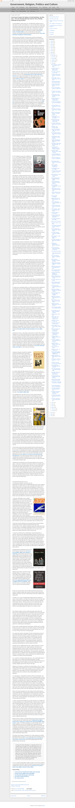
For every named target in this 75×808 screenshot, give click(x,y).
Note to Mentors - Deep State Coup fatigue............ (55, 237)
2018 (52, 53)
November (54, 56)
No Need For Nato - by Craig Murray (55, 350)
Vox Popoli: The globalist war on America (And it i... (56, 102)
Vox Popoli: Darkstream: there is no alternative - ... (56, 158)
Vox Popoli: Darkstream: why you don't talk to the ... (55, 399)
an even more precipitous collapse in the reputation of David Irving (21, 552)
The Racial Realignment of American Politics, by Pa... (56, 155)
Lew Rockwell (51, 30)
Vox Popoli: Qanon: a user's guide (55, 213)
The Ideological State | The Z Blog (55, 169)
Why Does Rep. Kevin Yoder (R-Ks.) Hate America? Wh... (55, 120)
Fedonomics (44, 7)
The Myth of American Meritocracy (22, 776)
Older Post (43, 795)
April (52, 405)
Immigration (57, 9)
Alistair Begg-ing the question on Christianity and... (56, 162)
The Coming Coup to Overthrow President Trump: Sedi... (55, 248)
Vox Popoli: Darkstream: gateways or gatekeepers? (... (55, 273)
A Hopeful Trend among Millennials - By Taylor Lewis (55, 263)
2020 (52, 50)
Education (14, 9)
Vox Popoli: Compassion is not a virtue (55, 72)
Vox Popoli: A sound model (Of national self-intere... (56, 286)
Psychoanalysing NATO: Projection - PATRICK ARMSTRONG (55, 352)
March (53, 407)
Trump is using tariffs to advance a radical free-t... (56, 88)
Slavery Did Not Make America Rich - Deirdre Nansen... (56, 229)
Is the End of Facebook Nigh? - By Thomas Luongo (55, 130)
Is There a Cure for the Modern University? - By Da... (55, 85)
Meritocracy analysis (20, 78)
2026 (52, 41)
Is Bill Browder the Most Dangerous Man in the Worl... (56, 189)
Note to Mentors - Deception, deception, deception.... (55, 260)
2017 (52, 412)
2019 (52, 52)
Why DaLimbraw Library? (54, 16)
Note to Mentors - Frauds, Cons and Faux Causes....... (56, 175)
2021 (52, 49)
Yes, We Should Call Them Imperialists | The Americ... (56, 202)
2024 (52, 44)
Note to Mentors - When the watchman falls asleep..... (55, 209)
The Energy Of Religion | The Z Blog (56, 219)
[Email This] (27, 788)
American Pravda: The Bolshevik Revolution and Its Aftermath (27, 772)
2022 (52, 47)
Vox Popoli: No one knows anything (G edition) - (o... (56, 171)
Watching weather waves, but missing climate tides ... (56, 267)
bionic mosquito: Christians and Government (54, 165)
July (52, 63)
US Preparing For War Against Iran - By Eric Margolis (55, 137)
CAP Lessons (33, 11)
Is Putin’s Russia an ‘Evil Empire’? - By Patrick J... (55, 193)
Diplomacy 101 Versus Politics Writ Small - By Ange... (56, 297)
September (54, 60)
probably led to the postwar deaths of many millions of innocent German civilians (27, 766)
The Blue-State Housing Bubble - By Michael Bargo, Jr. (55, 140)
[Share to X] (29, 788)
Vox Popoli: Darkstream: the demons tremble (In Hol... (56, 124)
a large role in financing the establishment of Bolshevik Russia (28, 34)
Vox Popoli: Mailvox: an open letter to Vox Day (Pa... (55, 106)
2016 (52, 414)
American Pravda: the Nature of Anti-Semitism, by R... (55, 69)
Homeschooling (22, 11)
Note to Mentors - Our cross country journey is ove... (56, 326)
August (53, 61)
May (52, 404)
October (53, 58)
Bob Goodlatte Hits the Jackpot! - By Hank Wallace (55, 178)
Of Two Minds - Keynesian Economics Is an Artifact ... (56, 382)
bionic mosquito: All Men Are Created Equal (55, 270)
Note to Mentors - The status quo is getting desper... (55, 300)
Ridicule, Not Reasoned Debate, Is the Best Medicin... (55, 113)
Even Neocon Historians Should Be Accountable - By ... (56, 133)
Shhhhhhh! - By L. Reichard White (54, 127)
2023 (52, 45)
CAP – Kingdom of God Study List (55, 23)
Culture (53, 7)
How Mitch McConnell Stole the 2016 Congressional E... (55, 99)
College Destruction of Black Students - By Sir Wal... (56, 356)
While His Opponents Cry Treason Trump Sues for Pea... (56, 277)
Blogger (43, 805)
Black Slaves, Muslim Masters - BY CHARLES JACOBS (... (56, 290)
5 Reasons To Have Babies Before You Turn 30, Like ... (56, 304)
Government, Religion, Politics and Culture (34, 4)
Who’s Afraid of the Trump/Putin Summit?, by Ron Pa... (56, 366)
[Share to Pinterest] (31, 788)
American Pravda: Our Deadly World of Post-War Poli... (55, 376)
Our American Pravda (19, 778)
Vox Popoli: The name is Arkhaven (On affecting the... (56, 92)
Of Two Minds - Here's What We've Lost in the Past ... (56, 78)
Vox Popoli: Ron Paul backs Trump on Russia (56, 363)
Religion (13, 11)
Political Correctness (33, 7)
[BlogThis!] (28, 788)
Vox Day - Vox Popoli (53, 28)
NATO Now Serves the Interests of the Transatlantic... (55, 329)
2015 (52, 415)
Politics (13, 7)
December (54, 55)
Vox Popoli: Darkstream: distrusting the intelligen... (55, 293)
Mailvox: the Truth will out (56, 221)
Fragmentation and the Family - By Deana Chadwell (55, 311)
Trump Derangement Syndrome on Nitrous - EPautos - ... (56, 182)
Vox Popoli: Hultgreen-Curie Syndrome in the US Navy (56, 340)
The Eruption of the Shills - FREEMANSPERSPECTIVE (56, 253)
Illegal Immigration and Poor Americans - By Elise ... (55, 199)
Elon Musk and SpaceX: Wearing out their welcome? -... (55, 392)
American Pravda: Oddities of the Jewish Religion (25, 773)
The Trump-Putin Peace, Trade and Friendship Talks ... (55, 369)
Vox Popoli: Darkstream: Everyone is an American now (55, 373)
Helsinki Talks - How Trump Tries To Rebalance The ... (55, 317)
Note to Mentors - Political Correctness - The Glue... (56, 65)
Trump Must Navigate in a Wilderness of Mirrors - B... (56, 240)
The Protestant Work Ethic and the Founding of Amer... (56, 226)
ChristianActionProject (34, 9)
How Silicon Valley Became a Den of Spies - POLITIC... (56, 151)
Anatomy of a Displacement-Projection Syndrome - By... (56, 244)
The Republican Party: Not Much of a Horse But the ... (55, 95)
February (53, 408)
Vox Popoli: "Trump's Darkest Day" (55, 321)
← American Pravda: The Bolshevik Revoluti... (18, 781)
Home (28, 795)
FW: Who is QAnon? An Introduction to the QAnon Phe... (55, 216)
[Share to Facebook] (30, 788)
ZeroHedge (51, 34)
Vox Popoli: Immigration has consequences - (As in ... (55, 389)
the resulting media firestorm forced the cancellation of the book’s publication (21, 580)
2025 (52, 42)
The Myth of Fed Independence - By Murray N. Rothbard (55, 147)
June (53, 402)
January (53, 410)
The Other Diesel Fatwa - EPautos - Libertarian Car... (56, 75)
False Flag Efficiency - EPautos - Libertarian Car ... (55, 256)
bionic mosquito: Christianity (54, 196)
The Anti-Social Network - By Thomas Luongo (56, 82)
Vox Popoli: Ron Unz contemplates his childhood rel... (55, 333)
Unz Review (51, 32)
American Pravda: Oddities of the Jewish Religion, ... (55, 337)
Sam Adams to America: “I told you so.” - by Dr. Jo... (56, 359)
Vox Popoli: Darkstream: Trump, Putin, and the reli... (55, 206)
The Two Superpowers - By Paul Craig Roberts (55, 386)
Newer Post (13, 795)
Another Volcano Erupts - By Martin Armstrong (56, 380)
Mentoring (23, 9)
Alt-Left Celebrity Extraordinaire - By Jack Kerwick (56, 186)
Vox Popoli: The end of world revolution (55, 323)
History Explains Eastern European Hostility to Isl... (55, 283)
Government (21, 7)
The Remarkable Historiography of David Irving (24, 775)
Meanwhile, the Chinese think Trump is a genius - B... (56, 109)
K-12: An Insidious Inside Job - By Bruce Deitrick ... (56, 308)
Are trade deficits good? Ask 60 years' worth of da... (55, 396)
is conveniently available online (23, 392)
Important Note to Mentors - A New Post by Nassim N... (55, 344)
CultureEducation (47, 9)
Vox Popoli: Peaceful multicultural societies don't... (55, 233)
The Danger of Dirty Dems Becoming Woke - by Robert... (56, 144)
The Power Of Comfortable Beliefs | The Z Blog (55, 116)
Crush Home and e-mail (53, 18)
